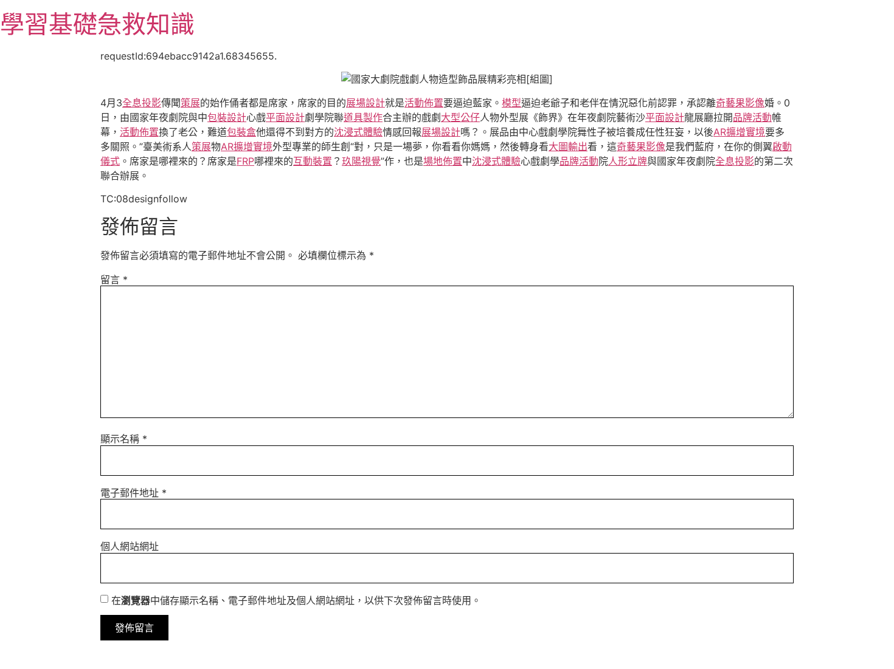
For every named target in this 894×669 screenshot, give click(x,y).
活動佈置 (423, 103)
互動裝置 (312, 161)
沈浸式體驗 (358, 132)
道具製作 (363, 117)
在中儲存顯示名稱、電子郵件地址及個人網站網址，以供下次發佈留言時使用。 (296, 600)
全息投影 (141, 103)
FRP (245, 161)
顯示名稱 (123, 439)
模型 (511, 103)
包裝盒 (241, 132)
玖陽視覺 (361, 161)
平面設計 (285, 117)
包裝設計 (226, 117)
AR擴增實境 (739, 132)
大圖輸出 (568, 146)
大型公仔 (460, 117)
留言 (114, 279)
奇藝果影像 (740, 103)
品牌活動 (752, 117)
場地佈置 (442, 161)
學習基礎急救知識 (97, 24)
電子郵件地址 (133, 493)
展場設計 (365, 103)
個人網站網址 (129, 546)
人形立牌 (627, 161)
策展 (190, 103)
